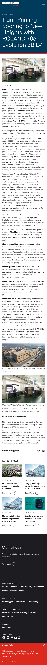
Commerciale (20, 601)
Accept (4, 661)
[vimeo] (12, 637)
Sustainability (26, 586)
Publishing (33, 601)
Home (4, 14)
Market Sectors (8, 598)
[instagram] (19, 637)
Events (5, 590)
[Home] (10, 4)
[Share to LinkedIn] (43, 450)
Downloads (39, 586)
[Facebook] (3, 637)
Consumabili (7, 616)
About (5, 586)
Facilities (13, 586)
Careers (13, 590)
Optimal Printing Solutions (24, 612)
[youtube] (15, 638)
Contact (5, 624)
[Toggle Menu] (43, 3)
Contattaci (6, 627)
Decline (14, 661)
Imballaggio (7, 601)
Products (6, 612)
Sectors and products (11, 609)
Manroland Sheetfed (10, 583)
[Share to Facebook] (38, 450)
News (12, 14)
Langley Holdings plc (30, 443)
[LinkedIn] (8, 637)
